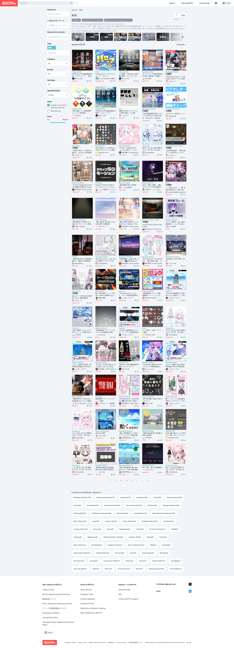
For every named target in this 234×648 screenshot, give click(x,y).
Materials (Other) (148, 72)
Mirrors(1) (108, 569)
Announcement (124, 590)
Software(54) (152, 505)
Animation (98, 183)
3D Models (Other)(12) (149, 521)
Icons (120, 109)
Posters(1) (143, 561)
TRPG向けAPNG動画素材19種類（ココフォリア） (129, 365)
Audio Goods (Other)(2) (81, 553)
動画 (81, 10)
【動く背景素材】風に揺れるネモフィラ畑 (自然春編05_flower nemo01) (129, 468)
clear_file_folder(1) (80, 569)
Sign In (172, 3)
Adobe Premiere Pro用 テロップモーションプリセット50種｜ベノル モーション (105, 186)
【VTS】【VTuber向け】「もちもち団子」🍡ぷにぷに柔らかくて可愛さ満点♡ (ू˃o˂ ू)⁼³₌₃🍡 (128, 149)
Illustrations (146, 146)
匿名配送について (49, 599)
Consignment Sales (50, 617)
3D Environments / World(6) (113, 537)
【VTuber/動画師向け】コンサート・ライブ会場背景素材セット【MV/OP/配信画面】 (129, 331)
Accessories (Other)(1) (111, 561)
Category (51, 59)
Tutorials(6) (77, 537)
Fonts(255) (157, 497)
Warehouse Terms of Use (97, 642)
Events (50, 69)
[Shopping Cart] (216, 3)
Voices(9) (110, 529)
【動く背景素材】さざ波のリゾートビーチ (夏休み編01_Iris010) (129, 434)
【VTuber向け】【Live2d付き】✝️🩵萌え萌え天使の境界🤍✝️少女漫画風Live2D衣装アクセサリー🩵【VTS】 (129, 400)
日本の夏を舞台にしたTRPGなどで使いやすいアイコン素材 (176, 434)
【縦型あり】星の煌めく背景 (175, 260)
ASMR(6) (174, 529)
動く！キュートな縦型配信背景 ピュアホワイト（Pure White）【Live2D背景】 (176, 400)
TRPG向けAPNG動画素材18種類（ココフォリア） (105, 112)
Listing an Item (48, 590)
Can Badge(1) (176, 561)
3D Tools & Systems (149, 109)
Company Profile (70, 642)
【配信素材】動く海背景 (127, 185)
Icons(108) (77, 505)
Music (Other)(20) (79, 521)
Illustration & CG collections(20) (163, 513)
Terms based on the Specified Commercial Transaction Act (165, 642)
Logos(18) (95, 521)
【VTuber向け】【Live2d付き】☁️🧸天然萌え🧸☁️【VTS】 (152, 260)
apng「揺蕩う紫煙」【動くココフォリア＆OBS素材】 (152, 186)
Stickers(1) (129, 561)
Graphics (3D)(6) (135, 537)
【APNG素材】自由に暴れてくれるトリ (152, 400)
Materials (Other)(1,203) (82, 497)
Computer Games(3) (114, 545)
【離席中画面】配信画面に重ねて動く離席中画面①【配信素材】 (105, 468)
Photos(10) (97, 529)
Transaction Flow (87, 604)
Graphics (122, 291)
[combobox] (46, 3)
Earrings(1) (94, 561)
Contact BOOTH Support (128, 599)
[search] (71, 3)
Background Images (79, 220)
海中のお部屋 (100, 433)
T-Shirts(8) (140, 529)
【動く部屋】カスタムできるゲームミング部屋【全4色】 (81, 331)
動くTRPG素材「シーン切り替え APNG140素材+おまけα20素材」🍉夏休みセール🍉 (105, 294)
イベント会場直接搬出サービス (54, 608)
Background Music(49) (171, 505)
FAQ (120, 594)
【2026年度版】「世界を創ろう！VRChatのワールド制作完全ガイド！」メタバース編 (176, 152)
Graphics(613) (126, 497)
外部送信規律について (135, 642)
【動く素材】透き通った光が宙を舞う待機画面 (105, 223)
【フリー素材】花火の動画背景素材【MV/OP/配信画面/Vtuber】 (175, 365)
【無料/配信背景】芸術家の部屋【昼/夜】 (152, 434)
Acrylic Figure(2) (148, 553)
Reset (176, 19)
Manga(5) (150, 537)
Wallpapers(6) (93, 537)
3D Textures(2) (78, 561)
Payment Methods (87, 599)
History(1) (139, 569)
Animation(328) (142, 497)
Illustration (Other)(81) (112, 505)
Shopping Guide (86, 594)
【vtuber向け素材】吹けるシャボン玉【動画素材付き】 (152, 365)
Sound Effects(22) (140, 513)
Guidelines (111, 642)
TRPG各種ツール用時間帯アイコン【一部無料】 (82, 112)
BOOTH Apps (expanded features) (56, 594)
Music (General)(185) (174, 497)
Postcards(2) (119, 553)
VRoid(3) (153, 545)
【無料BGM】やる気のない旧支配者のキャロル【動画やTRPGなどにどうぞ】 (82, 400)
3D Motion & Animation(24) (101, 513)
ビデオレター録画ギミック (175, 114)
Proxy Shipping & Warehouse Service (57, 604)
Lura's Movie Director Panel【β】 (152, 226)
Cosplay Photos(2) (102, 553)
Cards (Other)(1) (176, 569)
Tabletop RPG (76, 72)
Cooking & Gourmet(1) (156, 569)
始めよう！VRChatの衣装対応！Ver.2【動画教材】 (82, 297)
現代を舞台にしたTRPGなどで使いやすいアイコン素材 (105, 149)
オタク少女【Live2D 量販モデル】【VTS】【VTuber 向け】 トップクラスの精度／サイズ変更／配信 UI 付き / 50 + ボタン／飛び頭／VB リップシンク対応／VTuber (82, 434)
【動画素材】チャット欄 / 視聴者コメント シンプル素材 (152, 294)
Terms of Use (82, 642)
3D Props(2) (164, 553)
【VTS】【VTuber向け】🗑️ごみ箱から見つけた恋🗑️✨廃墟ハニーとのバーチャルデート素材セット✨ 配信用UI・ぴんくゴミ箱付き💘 (105, 365)
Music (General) (77, 396)
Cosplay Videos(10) (80, 529)
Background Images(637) (106, 497)
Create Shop (204, 3)
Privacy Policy (122, 642)
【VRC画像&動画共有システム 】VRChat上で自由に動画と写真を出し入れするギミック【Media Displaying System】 (152, 115)
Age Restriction (53, 90)
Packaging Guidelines (51, 613)
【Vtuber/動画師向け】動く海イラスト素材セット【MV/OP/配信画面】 (176, 294)
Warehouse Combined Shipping (92, 608)
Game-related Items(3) (136, 545)
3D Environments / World (174, 146)
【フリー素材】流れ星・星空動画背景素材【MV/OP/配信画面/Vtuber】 (82, 365)
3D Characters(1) (124, 569)
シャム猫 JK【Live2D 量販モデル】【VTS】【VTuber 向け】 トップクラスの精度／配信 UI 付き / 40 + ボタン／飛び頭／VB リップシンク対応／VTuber (82, 468)
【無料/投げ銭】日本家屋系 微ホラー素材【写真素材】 (82, 260)
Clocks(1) (96, 569)
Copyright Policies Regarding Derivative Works (58, 623)
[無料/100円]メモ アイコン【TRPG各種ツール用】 (128, 112)
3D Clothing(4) (96, 545)
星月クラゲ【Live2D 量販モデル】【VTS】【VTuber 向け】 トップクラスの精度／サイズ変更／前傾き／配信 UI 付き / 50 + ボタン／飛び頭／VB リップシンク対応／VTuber (152, 149)
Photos (74, 257)
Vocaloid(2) (166, 545)
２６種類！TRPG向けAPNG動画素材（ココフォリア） (129, 75)
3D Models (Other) (172, 72)
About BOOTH (187, 3)
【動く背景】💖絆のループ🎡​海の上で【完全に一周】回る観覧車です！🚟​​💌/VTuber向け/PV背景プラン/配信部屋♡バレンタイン (129, 223)
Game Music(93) (93, 505)
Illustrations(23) (122, 513)
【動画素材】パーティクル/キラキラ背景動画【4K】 (105, 331)
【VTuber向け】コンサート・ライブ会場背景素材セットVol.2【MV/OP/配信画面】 (128, 294)
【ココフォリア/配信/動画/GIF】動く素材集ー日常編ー (152, 75)
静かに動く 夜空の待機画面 (152, 467)
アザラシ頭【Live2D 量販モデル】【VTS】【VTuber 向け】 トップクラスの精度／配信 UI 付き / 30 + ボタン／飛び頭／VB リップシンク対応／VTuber (176, 331)
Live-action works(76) (134, 505)
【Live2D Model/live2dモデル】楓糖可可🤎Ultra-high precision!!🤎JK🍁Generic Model (82, 186)
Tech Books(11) (168, 521)
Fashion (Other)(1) (158, 561)
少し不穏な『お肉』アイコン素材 (151, 331)
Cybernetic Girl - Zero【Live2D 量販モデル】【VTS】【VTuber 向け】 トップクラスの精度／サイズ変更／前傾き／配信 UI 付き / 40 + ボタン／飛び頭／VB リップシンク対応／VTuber (105, 260)
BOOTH (74, 10)
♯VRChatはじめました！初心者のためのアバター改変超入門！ (175, 78)
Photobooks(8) (124, 529)
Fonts (97, 72)
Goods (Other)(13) (129, 521)
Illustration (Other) (78, 183)
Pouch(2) (133, 553)
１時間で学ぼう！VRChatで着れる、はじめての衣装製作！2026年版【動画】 (82, 152)
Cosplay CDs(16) (111, 521)
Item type (51, 80)
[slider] (48, 122)
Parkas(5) (163, 537)
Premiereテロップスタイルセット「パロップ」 (105, 75)
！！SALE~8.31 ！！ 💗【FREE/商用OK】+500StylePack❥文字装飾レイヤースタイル (176, 189)
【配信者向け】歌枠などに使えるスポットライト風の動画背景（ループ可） (81, 223)
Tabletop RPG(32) (79, 513)
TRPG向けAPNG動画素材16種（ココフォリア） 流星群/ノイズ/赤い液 (82, 75)
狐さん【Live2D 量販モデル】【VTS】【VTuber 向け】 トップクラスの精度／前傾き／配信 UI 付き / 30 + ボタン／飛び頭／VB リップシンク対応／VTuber (176, 468)
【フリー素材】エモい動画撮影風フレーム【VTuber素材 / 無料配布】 (175, 223)
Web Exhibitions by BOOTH (91, 613)
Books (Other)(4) (79, 545)
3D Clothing (76, 146)
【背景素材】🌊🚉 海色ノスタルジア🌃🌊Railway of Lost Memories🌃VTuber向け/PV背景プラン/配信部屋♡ (129, 260)
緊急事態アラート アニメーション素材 (105, 400)
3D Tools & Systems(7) (157, 529)
